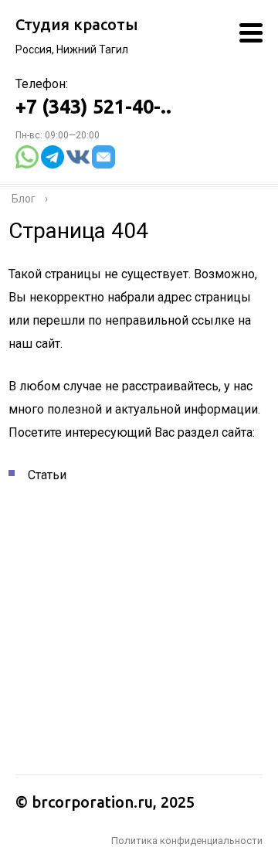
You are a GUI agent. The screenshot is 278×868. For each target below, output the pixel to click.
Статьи (47, 475)
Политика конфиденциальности (187, 840)
